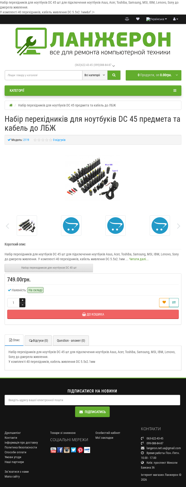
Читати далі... (139, 259)
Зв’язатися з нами (17, 471)
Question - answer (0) (71, 340)
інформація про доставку (21, 442)
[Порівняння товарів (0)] (127, 19)
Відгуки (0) (40, 340)
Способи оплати (15, 452)
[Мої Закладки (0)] (137, 19)
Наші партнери (14, 462)
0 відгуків (59, 140)
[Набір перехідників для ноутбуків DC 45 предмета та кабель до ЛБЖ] (93, 178)
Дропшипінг (13, 433)
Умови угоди (13, 457)
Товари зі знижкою (63, 433)
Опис (16, 340)
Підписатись (95, 412)
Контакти (11, 437)
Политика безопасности (21, 447)
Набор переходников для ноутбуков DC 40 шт (49, 267)
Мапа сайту (12, 476)
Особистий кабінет (107, 433)
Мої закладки (104, 437)
